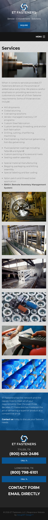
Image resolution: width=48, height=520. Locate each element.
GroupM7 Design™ (25, 515)
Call (23, 460)
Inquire (24, 25)
